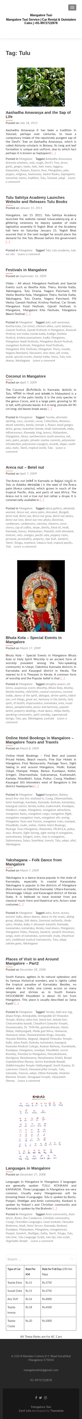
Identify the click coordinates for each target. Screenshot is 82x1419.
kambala (31, 802)
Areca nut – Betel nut (25, 467)
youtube (49, 718)
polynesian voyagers (35, 444)
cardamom (12, 523)
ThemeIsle (57, 1410)
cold (31, 162)
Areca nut (23, 512)
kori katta (23, 333)
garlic (9, 166)
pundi (9, 356)
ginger (18, 166)
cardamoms (28, 523)
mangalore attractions (56, 809)
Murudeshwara (56, 1054)
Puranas (34, 932)
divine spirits (59, 695)
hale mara (45, 166)
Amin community (56, 1214)
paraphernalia (23, 707)
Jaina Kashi (20, 1042)
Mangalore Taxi (41, 15)
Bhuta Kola (55, 687)
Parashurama (28, 1057)
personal (11, 538)
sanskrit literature (63, 932)
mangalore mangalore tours (23, 817)
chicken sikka (44, 326)
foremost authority (51, 920)
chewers (53, 523)
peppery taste (59, 535)
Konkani (62, 1225)
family (30, 424)
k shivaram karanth (43, 924)
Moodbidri (12, 825)
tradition (33, 178)
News (24, 436)
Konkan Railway (50, 1046)
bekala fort (60, 1019)
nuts (8, 440)
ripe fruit (50, 538)
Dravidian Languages (28, 1221)
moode (65, 349)
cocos (38, 421)
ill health (19, 703)
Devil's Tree (52, 162)
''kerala (49, 417)
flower (52, 424)
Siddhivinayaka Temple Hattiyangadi (29, 1065)
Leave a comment (29, 254)
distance (64, 421)
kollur (41, 806)
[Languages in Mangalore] (41, 1128)
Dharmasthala (63, 798)
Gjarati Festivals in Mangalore (45, 330)
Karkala (55, 802)
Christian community (56, 1218)
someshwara (13, 836)
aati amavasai (60, 322)
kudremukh (53, 806)
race (8, 832)
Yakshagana (22, 360)
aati (47, 322)
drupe (36, 527)
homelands (59, 428)
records (53, 444)
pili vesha (62, 352)
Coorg (49, 798)
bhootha (42, 687)
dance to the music (53, 916)
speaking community (19, 714)
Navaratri (35, 352)
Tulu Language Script (31, 1237)
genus (17, 428)
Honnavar (61, 1031)
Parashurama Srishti (50, 1057)
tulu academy (60, 250)
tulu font (11, 1237)
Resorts (17, 832)
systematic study (49, 935)
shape (63, 444)
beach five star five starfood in (25, 798)
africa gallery (53, 508)
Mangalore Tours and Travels (24, 821)
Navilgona (12, 1057)
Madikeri (11, 809)
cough (39, 162)
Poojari (10, 1233)
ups (24, 718)
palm (16, 440)
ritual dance (45, 710)
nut (68, 436)
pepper (10, 174)
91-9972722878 (41, 1380)
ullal (73, 840)
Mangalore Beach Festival (56, 341)
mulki (23, 825)
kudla (46, 337)
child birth (32, 691)
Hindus (18, 924)
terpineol (29, 542)
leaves (47, 432)
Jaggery (58, 166)
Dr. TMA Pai (31, 1027)
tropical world (37, 447)
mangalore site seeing (55, 817)
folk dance (31, 920)
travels (49, 840)
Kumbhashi (68, 1046)
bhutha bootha (15, 691)
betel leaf (12, 516)
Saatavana (34, 174)
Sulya (26, 840)
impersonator (34, 703)
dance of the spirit (25, 695)
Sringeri (27, 836)
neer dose (49, 352)
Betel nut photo (63, 516)
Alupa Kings (13, 1015)
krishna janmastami (29, 337)
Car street (28, 326)
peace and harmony (45, 707)
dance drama (31, 916)
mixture (10, 535)
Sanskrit (63, 538)
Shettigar (33, 1233)
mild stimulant (64, 531)
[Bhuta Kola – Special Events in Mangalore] (41, 595)
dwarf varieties (15, 424)
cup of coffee (23, 527)
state (15, 447)
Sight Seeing (31, 832)
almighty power (55, 684)
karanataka (13, 928)
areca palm (37, 512)
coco (20, 421)
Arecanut (51, 512)
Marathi (49, 531)
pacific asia (42, 535)
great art (31, 699)
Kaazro (35, 170)
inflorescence (14, 432)
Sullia (43, 1233)
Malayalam (60, 432)
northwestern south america (47, 436)
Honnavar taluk (15, 1034)
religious (21, 174)
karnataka (50, 703)
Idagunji (33, 1038)
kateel (22, 806)
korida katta (37, 333)
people (24, 440)
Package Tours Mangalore (22, 829)
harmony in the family (52, 699)
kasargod (11, 806)
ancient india (14, 916)
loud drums (52, 928)
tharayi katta (41, 356)
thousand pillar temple (43, 1069)
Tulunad (52, 178)
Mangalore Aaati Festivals (22, 341)
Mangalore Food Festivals (47, 345)
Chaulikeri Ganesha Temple (50, 1023)
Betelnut (57, 519)
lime (44, 170)
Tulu (42, 178)
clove (63, 523)
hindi (48, 428)
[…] (53, 153)
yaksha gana (13, 943)
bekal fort (45, 1019)
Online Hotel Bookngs (51, 825)
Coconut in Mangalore (26, 376)
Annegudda (29, 1015)
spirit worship (41, 714)
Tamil (23, 447)
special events (23, 356)
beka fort (32, 1019)
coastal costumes (50, 691)
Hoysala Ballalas (16, 1038)
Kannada (29, 432)
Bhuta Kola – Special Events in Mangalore (34, 640)
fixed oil (56, 527)
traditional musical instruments (31, 939)
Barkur (63, 794)
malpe (22, 809)
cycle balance (63, 326)
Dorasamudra (14, 1027)
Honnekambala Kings (40, 1034)
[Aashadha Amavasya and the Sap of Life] (41, 86)
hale (34, 166)
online (32, 825)
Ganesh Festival (15, 330)
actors (65, 912)
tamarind (11, 178)
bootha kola (13, 326)
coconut (29, 421)
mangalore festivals (18, 345)
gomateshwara (50, 1027)
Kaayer (24, 170)
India (70, 428)
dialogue (44, 695)
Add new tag (64, 1012)
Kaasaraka (12, 170)
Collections (51, 421)
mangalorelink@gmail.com (41, 1370)
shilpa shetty (62, 710)
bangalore (51, 794)
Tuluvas (23, 1073)
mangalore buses (16, 813)
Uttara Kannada (48, 1073)
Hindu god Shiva (43, 1031)
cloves (10, 527)
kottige (51, 333)
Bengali (63, 512)
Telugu (18, 542)
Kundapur (68, 806)
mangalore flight (61, 813)
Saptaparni (67, 174)
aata (48, 912)
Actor (56, 912)
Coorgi (10, 1221)
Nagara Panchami (17, 352)
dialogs (18, 920)
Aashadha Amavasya (58, 158)
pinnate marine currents (45, 440)
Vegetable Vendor (17, 1241)
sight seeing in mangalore (56, 832)
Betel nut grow (42, 516)
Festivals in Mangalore (26, 270)
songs (9, 935)
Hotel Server (35, 1225)
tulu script (63, 1237)
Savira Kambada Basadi (50, 1061)
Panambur (45, 829)
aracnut (10, 512)
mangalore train (53, 821)
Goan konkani (52, 1221)
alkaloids (68, 508)
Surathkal (37, 840)
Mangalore (26, 158)
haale (26, 166)
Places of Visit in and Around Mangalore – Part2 (32, 961)
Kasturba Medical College (22, 1046)
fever (64, 162)
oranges (29, 535)
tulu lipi (50, 1237)
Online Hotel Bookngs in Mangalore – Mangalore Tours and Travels (40, 740)
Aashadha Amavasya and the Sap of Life (38, 114)
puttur (71, 829)
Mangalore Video (16, 932)
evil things (17, 699)
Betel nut (25, 516)
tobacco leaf (44, 542)
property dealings (25, 710)
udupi (61, 178)
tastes (22, 178)
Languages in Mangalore (28, 1168)
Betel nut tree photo (38, 519)
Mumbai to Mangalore (32, 1054)
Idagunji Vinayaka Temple (55, 1038)
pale (66, 170)
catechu (42, 523)
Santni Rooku (51, 174)
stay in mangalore (53, 836)
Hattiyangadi (23, 1031)
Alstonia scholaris (16, 162)
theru (54, 356)
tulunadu (11, 1073)
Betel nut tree (14, 519)
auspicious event (24, 687)
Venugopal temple (38, 1076)
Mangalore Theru (49, 349)
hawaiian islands (33, 428)
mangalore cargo (38, 813)
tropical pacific (63, 542)
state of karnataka (25, 935)
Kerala (32, 806)
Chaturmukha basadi (19, 1023)
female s (40, 424)
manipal (70, 821)
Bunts (18, 1218)
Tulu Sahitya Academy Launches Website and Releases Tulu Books (36, 199)
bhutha (68, 687)
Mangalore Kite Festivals (21, 349)
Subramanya (13, 840)
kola (61, 703)
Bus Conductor (32, 1218)
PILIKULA (59, 829)
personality (25, 538)
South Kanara (61, 1065)
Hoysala (60, 1034)
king (39, 432)
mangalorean (58, 1229)
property (38, 538)
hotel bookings (15, 802)
